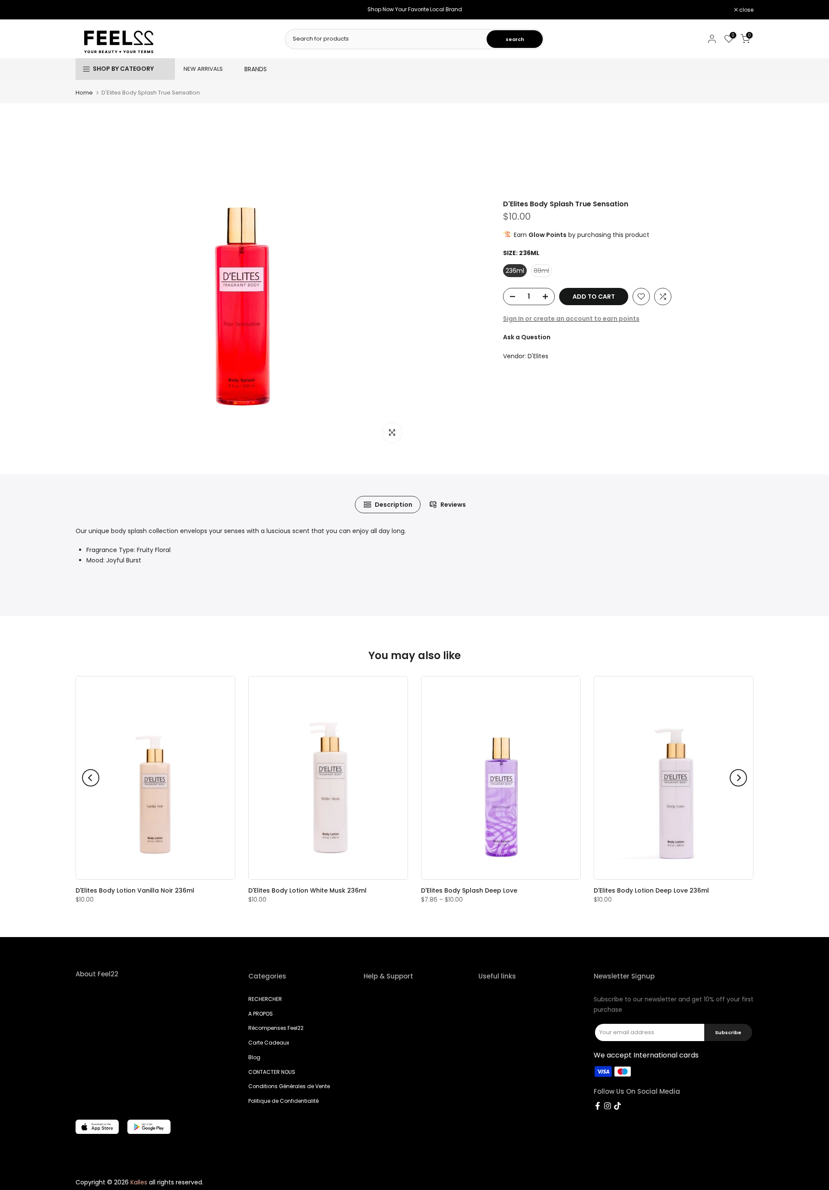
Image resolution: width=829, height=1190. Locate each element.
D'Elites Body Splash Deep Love (469, 890)
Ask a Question (527, 337)
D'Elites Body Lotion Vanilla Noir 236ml (135, 890)
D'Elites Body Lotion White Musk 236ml (307, 890)
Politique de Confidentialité (283, 1101)
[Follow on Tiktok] (617, 1106)
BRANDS (255, 69)
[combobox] (386, 38)
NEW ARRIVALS (203, 69)
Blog (254, 1057)
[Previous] (90, 777)
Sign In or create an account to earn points (571, 318)
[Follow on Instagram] (607, 1106)
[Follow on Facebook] (597, 1106)
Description (393, 504)
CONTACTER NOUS (271, 1072)
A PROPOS (260, 1013)
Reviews (453, 504)
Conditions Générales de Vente (289, 1086)
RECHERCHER (265, 999)
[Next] (738, 777)
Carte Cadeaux (268, 1042)
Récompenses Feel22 (276, 1028)
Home (84, 92)
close (87, 10)
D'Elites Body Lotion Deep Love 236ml (651, 890)
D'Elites (538, 356)
